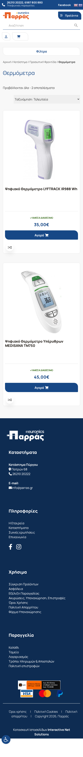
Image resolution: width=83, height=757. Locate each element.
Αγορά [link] (39, 235)
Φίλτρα (41, 51)
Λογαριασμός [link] (18, 657)
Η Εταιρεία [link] (16, 523)
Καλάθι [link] (14, 647)
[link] (6, 739)
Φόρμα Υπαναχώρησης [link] (25, 612)
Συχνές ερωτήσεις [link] (22, 532)
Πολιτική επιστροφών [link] (24, 666)
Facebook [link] (64, 5)
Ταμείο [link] (14, 652)
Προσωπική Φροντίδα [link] (43, 62)
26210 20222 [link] (21, 474)
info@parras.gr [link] (22, 488)
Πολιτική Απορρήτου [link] (23, 607)
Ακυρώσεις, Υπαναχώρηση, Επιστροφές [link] (37, 598)
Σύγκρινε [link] (10, 247)
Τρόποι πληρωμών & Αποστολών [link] (31, 661)
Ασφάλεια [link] (16, 589)
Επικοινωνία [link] (17, 537)
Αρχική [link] (7, 62)
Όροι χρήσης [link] (18, 711)
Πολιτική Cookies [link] (46, 711)
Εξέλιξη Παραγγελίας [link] (24, 593)
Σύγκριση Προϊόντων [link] (23, 584)
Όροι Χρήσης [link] (18, 603)
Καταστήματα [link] (19, 528)
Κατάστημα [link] (20, 62)
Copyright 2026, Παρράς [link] (52, 716)
